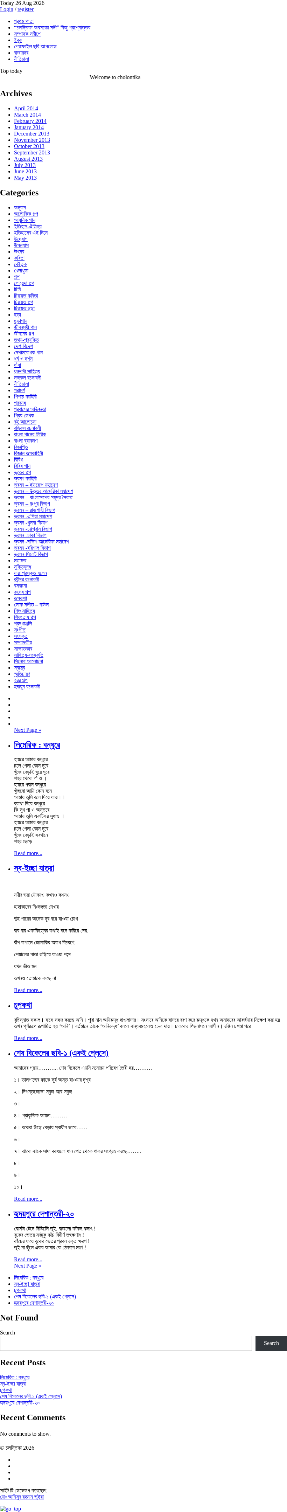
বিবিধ (18, 460)
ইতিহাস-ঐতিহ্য (28, 226)
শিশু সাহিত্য (24, 611)
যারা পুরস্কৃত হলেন (30, 573)
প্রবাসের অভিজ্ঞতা (30, 409)
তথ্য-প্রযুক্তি (26, 340)
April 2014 (26, 108)
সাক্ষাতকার (23, 649)
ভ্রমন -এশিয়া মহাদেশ (33, 516)
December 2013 (31, 134)
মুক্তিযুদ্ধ (22, 567)
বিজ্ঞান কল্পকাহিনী (28, 453)
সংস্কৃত (21, 636)
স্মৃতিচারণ (22, 674)
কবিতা (19, 258)
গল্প (17, 277)
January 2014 (29, 127)
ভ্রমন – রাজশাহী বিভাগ (34, 510)
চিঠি (17, 289)
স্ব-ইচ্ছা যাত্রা (34, 868)
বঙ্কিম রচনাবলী (27, 428)
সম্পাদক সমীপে (27, 34)
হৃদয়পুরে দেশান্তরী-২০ (44, 1213)
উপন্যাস (21, 245)
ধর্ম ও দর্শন (23, 359)
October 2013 (29, 146)
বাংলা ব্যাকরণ (25, 441)
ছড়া (17, 315)
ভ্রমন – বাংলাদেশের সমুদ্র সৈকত (43, 497)
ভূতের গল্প (22, 472)
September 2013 (32, 152)
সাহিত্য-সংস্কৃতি (28, 655)
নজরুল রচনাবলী (27, 378)
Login (6, 9)
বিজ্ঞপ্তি (21, 447)
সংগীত (20, 630)
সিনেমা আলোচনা (28, 661)
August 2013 (28, 159)
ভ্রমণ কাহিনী (25, 478)
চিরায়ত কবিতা (26, 296)
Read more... (28, 853)
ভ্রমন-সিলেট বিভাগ (31, 554)
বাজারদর (21, 53)
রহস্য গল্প (22, 592)
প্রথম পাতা (24, 21)
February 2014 (30, 121)
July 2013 (25, 165)
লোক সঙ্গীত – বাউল (31, 605)
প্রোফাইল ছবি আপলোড (35, 46)
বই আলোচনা (25, 422)
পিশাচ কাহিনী (25, 397)
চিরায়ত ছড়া (24, 308)
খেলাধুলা (21, 270)
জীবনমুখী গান (25, 327)
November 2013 (32, 140)
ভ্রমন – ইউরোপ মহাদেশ (36, 485)
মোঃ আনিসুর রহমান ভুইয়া (22, 1497)
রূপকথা (20, 598)
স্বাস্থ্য (19, 668)
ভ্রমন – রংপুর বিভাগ (32, 504)
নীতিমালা (21, 59)
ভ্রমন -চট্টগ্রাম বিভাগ (33, 529)
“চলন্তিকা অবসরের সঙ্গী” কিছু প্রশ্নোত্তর (52, 27)
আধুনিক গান (24, 220)
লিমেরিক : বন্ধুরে (37, 744)
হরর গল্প (21, 680)
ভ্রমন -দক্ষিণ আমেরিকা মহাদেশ (41, 542)
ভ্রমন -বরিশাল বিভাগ (32, 548)
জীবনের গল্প (24, 334)
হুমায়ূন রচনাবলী (27, 686)
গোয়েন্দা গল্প (24, 283)
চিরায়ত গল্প (23, 302)
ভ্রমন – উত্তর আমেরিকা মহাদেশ (43, 491)
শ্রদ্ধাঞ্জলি (23, 623)
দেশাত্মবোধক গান (28, 352)
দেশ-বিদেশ (23, 346)
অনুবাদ (20, 207)
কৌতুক (20, 264)
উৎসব (19, 252)
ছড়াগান (20, 321)
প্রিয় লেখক (24, 415)
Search (7, 1333)
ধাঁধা (17, 365)
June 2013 (25, 171)
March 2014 (27, 115)
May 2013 (25, 178)
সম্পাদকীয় (23, 642)
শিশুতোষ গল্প (25, 617)
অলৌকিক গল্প (26, 214)
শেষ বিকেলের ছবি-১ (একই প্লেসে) (61, 1052)
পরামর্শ (19, 390)
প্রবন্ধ (20, 403)
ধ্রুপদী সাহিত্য (27, 371)
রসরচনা (20, 586)
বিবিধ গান (22, 466)
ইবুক (18, 40)
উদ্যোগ (21, 239)
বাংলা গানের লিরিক (30, 434)
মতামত (20, 560)
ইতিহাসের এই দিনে (31, 233)
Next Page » (27, 730)
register (26, 9)
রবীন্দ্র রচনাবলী (26, 579)
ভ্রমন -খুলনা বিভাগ (31, 523)
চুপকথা (23, 1005)
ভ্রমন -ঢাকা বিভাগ (30, 535)
